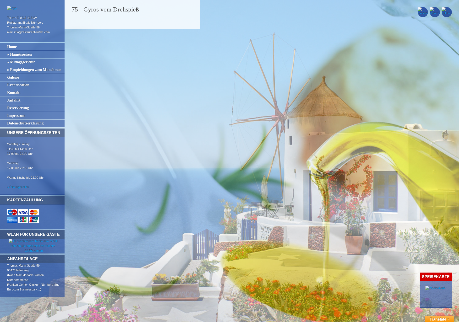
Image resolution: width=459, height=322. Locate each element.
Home (12, 47)
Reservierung (18, 108)
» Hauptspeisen (19, 54)
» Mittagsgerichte (21, 62)
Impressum (16, 115)
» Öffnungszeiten (18, 187)
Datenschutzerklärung (25, 123)
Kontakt (14, 93)
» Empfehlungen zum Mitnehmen (34, 70)
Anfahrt (13, 100)
